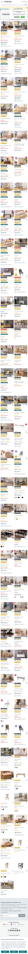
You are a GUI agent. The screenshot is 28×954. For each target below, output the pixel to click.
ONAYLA (21, 915)
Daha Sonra (17, 17)
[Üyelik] (22, 1)
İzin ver (22, 17)
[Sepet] (26, 1)
